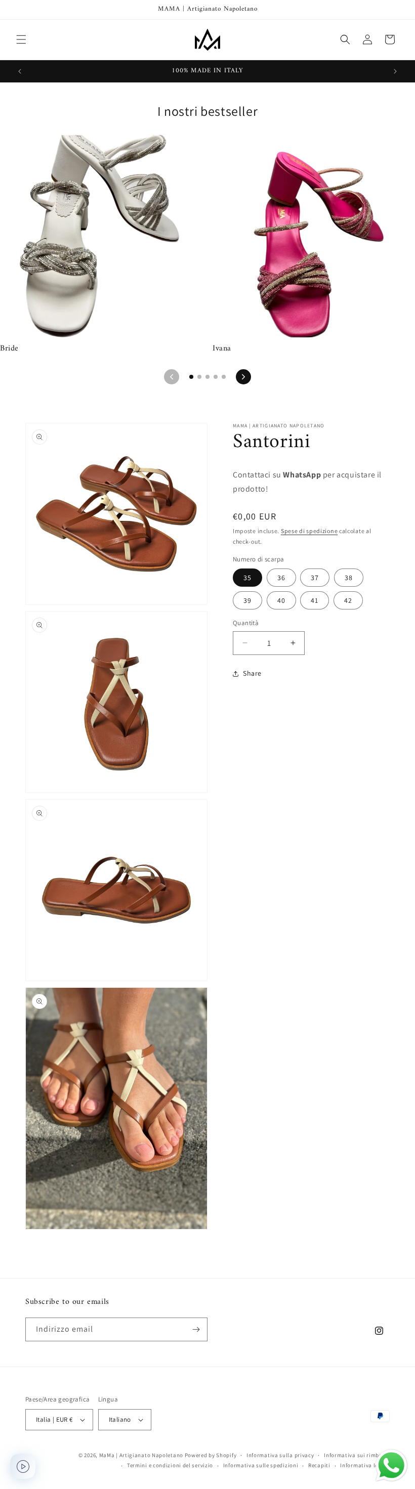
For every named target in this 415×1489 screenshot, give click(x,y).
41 (314, 600)
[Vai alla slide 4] (216, 377)
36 (281, 577)
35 (247, 577)
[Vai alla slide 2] (199, 377)
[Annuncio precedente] (20, 71)
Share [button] (252, 673)
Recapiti (319, 1465)
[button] (21, 39)
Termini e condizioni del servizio (170, 1465)
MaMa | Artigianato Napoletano (141, 1455)
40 (281, 600)
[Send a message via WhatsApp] (391, 1465)
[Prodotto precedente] (171, 376)
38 (349, 577)
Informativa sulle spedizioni (261, 1465)
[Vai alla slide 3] (207, 377)
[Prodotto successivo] (243, 376)
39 (247, 600)
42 (348, 600)
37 (315, 577)
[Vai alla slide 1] (191, 377)
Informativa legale (365, 1465)
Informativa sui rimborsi (357, 1455)
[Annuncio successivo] (395, 71)
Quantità (246, 623)
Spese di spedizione (309, 531)
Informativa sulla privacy (280, 1455)
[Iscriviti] (196, 1329)
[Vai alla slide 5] (224, 377)
